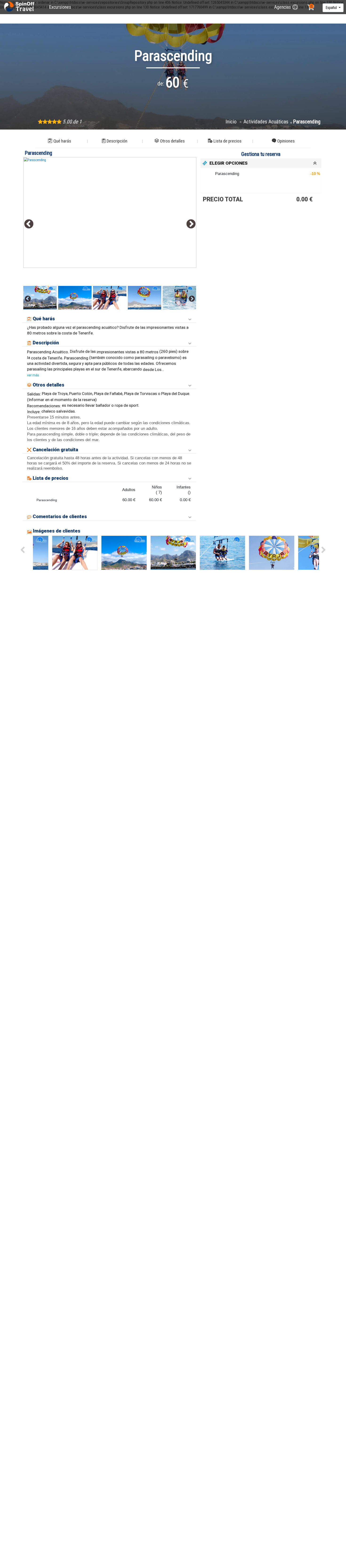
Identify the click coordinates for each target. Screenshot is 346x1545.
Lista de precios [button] (227, 141)
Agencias (282, 7)
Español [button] (332, 7)
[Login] (295, 7)
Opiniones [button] (286, 141)
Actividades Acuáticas (265, 122)
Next (191, 224)
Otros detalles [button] (172, 141)
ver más (33, 375)
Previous (29, 224)
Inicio (231, 122)
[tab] (261, 163)
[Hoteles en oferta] (20, 7)
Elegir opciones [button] (228, 163)
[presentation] (22, 550)
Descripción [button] (117, 141)
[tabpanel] (109, 212)
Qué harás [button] (62, 141)
